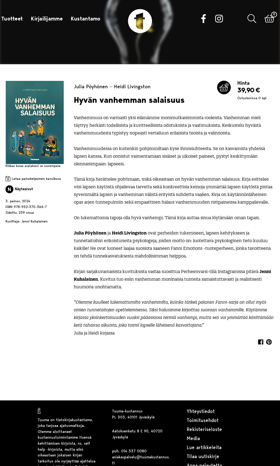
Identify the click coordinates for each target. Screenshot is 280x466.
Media (193, 438)
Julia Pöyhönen (91, 87)
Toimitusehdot (202, 420)
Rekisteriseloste (204, 429)
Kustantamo (86, 19)
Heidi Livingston (132, 87)
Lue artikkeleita (204, 448)
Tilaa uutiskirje (203, 457)
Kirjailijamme (47, 19)
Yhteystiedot (201, 411)
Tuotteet (12, 19)
